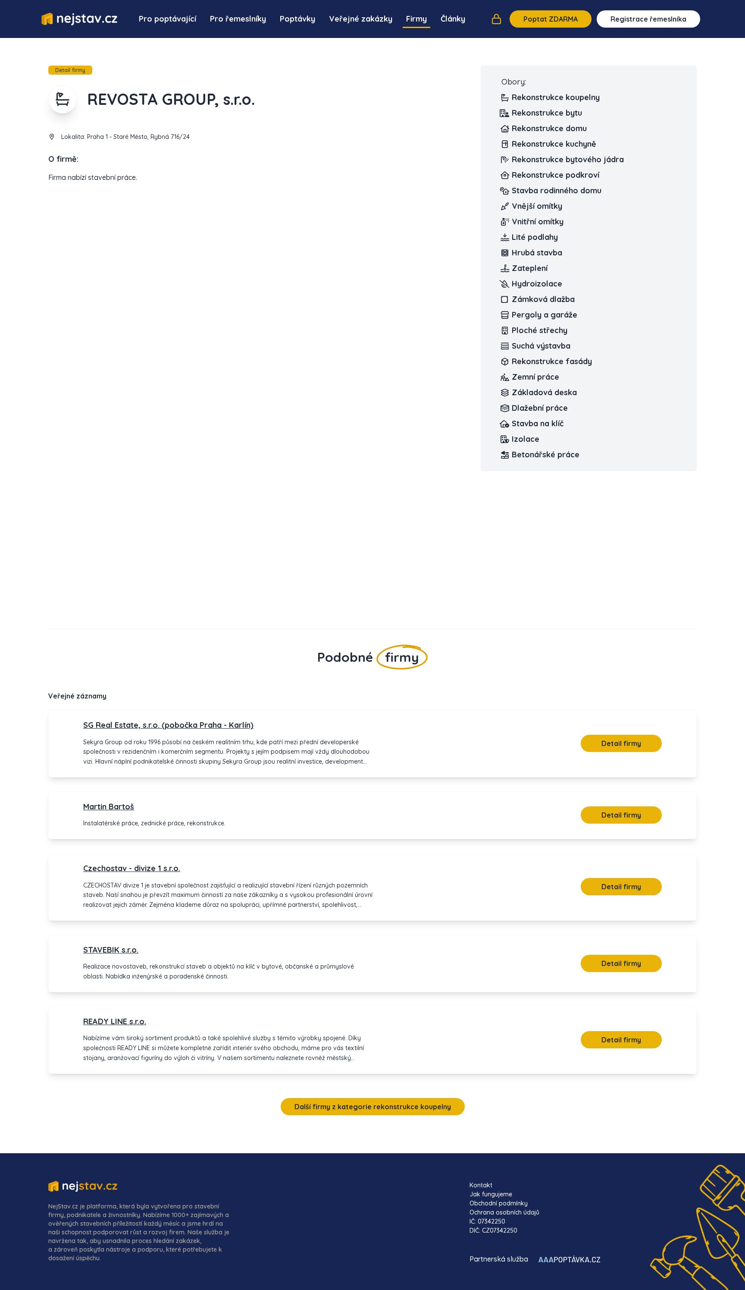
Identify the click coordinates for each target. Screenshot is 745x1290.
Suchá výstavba (541, 346)
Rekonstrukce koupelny (556, 97)
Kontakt (481, 1185)
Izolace (525, 439)
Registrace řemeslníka (648, 19)
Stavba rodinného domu (556, 190)
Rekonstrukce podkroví (555, 175)
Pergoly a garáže (544, 315)
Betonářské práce (545, 454)
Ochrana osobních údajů (504, 1212)
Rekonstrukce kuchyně (554, 144)
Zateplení (530, 268)
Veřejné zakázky (360, 19)
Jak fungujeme (491, 1194)
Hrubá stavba (537, 253)
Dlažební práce (540, 408)
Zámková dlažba (543, 299)
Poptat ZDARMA (550, 19)
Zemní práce (535, 377)
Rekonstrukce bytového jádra (568, 159)
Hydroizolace (537, 284)
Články (453, 19)
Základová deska (544, 392)
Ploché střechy (539, 330)
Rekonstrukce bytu (547, 113)
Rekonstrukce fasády (552, 361)
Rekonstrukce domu (549, 128)
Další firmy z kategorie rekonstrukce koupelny (372, 1106)
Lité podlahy (535, 237)
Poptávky (297, 19)
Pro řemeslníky (238, 19)
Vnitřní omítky (537, 222)
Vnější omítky (537, 206)
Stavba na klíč (537, 423)
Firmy (416, 19)
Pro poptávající (167, 19)
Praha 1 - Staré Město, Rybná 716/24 (138, 137)
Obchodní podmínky (499, 1203)
